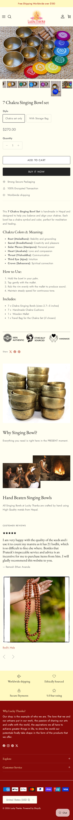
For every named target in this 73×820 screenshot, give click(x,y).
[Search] (11, 16)
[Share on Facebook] (15, 351)
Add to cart (36, 160)
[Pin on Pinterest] (19, 351)
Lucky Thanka (16, 808)
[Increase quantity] (19, 145)
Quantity (7, 138)
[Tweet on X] (10, 351)
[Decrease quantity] (6, 145)
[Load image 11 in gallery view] (36, 53)
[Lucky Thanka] (36, 17)
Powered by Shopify (32, 808)
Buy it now (36, 172)
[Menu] (3, 16)
